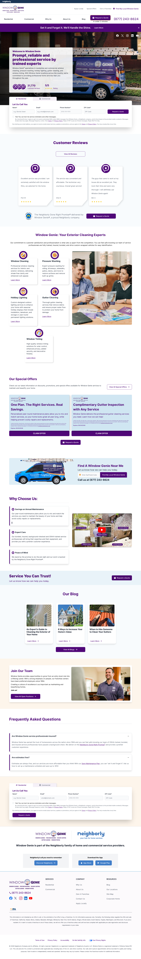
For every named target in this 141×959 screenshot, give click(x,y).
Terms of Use (39, 940)
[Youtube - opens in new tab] (137, 35)
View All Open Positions (24, 696)
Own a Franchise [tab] (105, 9)
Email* (38, 107)
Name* (14, 107)
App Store (87, 863)
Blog (108, 885)
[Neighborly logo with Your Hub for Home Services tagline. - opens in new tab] (91, 835)
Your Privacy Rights (99, 940)
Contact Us (80, 899)
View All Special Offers (118, 387)
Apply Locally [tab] (78, 9)
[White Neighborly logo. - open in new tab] (6, 1)
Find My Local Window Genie (113, 475)
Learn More (31, 641)
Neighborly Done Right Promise (92, 745)
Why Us (79, 885)
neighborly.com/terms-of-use (44, 425)
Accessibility (64, 940)
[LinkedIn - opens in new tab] (132, 35)
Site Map (110, 894)
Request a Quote (118, 111)
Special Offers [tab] (91, 9)
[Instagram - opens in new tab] (127, 35)
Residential (22, 99)
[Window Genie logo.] (13, 8)
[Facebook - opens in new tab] (117, 35)
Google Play (105, 863)
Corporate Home (113, 899)
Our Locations (112, 889)
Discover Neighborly (44, 863)
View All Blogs (68, 649)
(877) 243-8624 (99, 479)
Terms (50, 121)
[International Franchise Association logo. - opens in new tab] (13, 909)
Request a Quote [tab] (101, 18)
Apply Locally (81, 903)
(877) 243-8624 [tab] (126, 19)
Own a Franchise (82, 894)
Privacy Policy (58, 121)
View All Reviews (70, 154)
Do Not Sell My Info (78, 940)
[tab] (126, 8)
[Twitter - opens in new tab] (122, 35)
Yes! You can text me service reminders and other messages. (35, 117)
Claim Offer (39, 433)
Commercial (46, 99)
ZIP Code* (87, 107)
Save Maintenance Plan (91, 763)
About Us (79, 889)
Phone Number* (65, 107)
